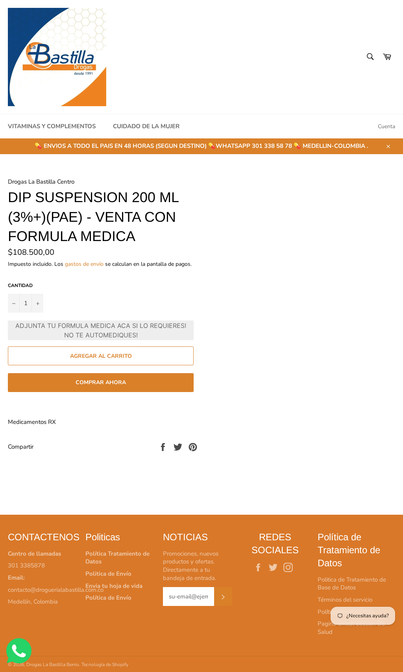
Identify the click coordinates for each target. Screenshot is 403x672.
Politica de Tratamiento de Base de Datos (352, 584)
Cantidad (20, 285)
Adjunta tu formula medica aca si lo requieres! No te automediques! (100, 330)
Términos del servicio (345, 600)
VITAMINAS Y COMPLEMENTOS (52, 126)
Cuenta (386, 126)
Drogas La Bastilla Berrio (52, 664)
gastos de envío (84, 264)
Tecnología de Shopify (104, 664)
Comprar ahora (101, 382)
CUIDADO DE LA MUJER (146, 126)
